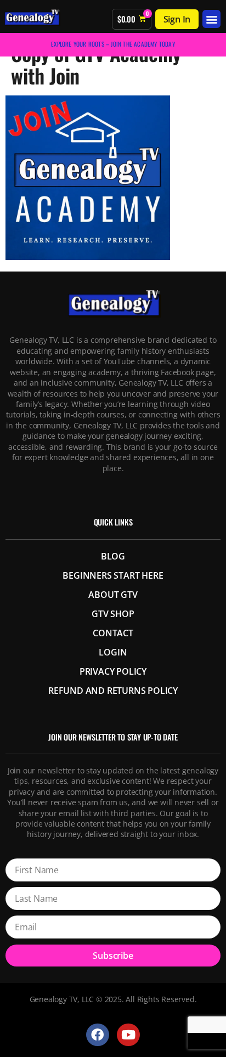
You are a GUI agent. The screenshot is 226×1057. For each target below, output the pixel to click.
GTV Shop (113, 613)
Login (113, 652)
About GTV (112, 594)
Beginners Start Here (113, 575)
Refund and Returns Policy (113, 690)
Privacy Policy (113, 671)
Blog (113, 556)
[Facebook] (97, 1035)
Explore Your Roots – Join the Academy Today (113, 43)
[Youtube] (128, 1035)
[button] (211, 19)
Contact (113, 633)
